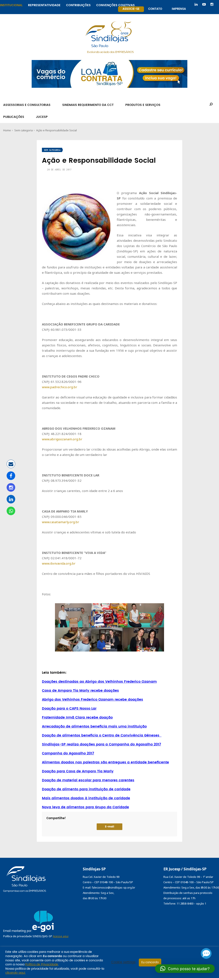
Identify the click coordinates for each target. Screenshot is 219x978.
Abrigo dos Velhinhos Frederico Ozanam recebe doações (92, 699)
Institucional (11, 4)
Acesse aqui (60, 936)
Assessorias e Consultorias (26, 104)
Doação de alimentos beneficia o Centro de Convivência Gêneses (101, 735)
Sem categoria (23, 130)
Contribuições (78, 4)
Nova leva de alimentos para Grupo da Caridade (85, 807)
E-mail (109, 827)
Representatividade (44, 4)
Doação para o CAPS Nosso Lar (69, 708)
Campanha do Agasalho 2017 (68, 753)
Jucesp (42, 116)
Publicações (13, 116)
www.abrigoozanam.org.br (62, 439)
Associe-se (131, 9)
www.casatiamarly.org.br (60, 522)
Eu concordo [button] (150, 962)
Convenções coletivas (115, 4)
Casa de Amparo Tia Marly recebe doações (80, 690)
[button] (185, 968)
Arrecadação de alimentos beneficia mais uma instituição (94, 726)
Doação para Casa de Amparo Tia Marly (78, 771)
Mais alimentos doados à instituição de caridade (86, 798)
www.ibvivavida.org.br (58, 563)
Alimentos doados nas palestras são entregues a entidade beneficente (105, 762)
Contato (155, 9)
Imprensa (179, 9)
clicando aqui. (15, 972)
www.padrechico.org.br (59, 387)
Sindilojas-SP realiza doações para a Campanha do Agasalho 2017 (101, 744)
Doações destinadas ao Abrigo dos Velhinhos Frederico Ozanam (99, 681)
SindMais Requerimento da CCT (88, 104)
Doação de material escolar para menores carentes (88, 780)
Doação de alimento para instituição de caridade (86, 789)
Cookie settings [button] (123, 962)
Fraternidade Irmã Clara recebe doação (77, 717)
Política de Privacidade (41, 964)
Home (7, 130)
